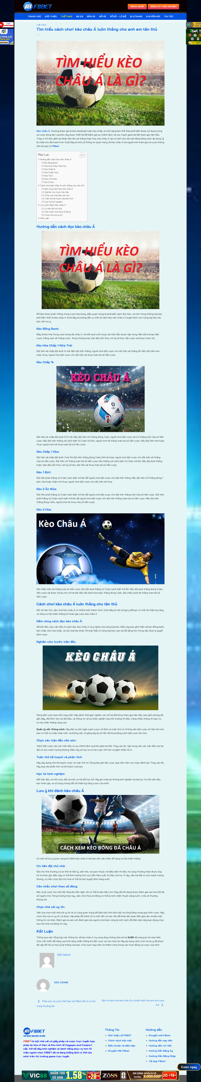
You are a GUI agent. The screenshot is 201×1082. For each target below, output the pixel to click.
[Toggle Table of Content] (81, 155)
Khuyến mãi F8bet (159, 1035)
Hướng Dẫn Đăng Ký (161, 1050)
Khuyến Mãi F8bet (118, 1050)
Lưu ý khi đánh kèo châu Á (53, 205)
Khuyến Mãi (153, 16)
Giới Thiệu (51, 16)
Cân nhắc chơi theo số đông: (58, 212)
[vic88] (61, 1075)
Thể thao (66, 16)
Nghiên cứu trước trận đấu (57, 192)
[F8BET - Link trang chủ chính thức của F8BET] (38, 7)
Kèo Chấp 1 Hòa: (51, 172)
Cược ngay (189, 1067)
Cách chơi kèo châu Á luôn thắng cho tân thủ (62, 185)
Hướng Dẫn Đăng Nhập (162, 1056)
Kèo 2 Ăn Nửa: (51, 179)
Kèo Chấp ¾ (49, 169)
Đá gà (79, 16)
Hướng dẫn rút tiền (160, 1045)
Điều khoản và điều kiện (121, 1045)
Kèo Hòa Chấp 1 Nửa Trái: (55, 166)
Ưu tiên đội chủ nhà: (53, 208)
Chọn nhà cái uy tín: (54, 215)
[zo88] (140, 1075)
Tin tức (168, 16)
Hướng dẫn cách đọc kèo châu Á (55, 159)
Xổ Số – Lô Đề (118, 16)
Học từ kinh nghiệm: (54, 202)
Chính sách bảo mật (120, 1040)
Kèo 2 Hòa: (49, 182)
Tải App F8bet (157, 1061)
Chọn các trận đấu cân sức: (57, 195)
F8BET (27, 1041)
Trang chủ (34, 16)
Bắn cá (91, 16)
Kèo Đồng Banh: (51, 163)
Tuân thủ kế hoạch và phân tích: (59, 198)
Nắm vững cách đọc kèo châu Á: (58, 189)
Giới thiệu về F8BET (119, 1035)
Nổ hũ (102, 16)
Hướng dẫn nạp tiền (160, 1040)
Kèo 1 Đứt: (48, 175)
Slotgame (136, 16)
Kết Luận (44, 218)
